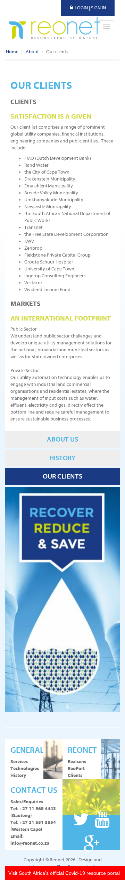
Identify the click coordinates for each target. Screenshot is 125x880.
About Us (62, 439)
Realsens (77, 762)
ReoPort (76, 768)
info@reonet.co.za (29, 843)
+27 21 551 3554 (37, 822)
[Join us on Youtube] (102, 820)
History (62, 458)
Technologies (24, 768)
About (32, 52)
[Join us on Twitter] (83, 820)
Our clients (62, 476)
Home (12, 52)
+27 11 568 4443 (37, 809)
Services (19, 762)
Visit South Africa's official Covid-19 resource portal (64, 873)
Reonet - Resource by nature (54, 28)
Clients (75, 775)
